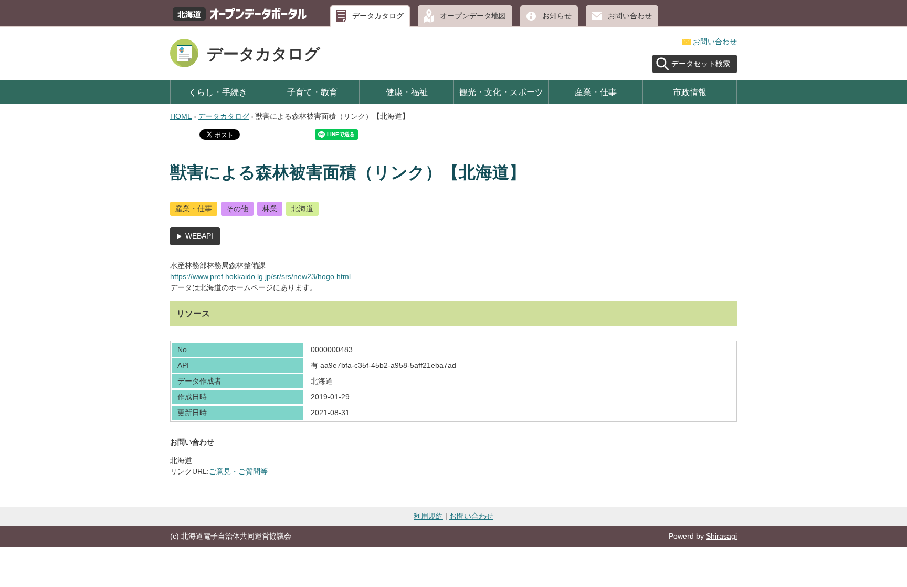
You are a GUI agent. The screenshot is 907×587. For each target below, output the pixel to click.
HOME (181, 116)
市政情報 (689, 92)
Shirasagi (721, 536)
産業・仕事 (596, 92)
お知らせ (557, 16)
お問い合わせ (630, 16)
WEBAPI (199, 236)
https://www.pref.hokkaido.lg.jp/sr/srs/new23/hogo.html (260, 276)
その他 (237, 208)
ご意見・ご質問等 (238, 471)
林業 (269, 208)
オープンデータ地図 (473, 16)
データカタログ (378, 16)
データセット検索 (700, 63)
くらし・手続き (217, 92)
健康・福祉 (407, 92)
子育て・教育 (312, 92)
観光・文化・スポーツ (501, 92)
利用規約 (428, 516)
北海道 (302, 208)
